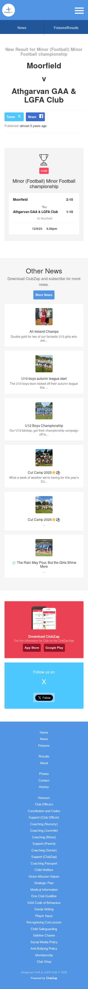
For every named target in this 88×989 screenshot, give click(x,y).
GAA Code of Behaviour (44, 903)
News (22, 28)
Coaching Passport (44, 863)
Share (32, 117)
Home (44, 732)
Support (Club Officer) (44, 817)
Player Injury (44, 916)
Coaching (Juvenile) (44, 830)
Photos (44, 774)
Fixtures (44, 745)
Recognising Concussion (43, 922)
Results (44, 756)
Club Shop (44, 961)
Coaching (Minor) (44, 837)
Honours (44, 798)
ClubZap (51, 978)
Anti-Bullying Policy (44, 948)
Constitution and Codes (44, 811)
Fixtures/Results (66, 28)
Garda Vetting (43, 909)
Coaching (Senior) (44, 850)
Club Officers (44, 804)
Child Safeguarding (44, 929)
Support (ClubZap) (44, 857)
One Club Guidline (44, 896)
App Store (32, 647)
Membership (44, 955)
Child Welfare (44, 870)
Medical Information (44, 889)
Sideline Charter (44, 935)
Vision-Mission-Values (43, 876)
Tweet (11, 117)
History (44, 787)
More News (43, 295)
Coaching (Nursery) (44, 824)
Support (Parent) (44, 843)
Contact (43, 780)
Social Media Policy (44, 942)
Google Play (54, 647)
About (44, 763)
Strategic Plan (44, 883)
